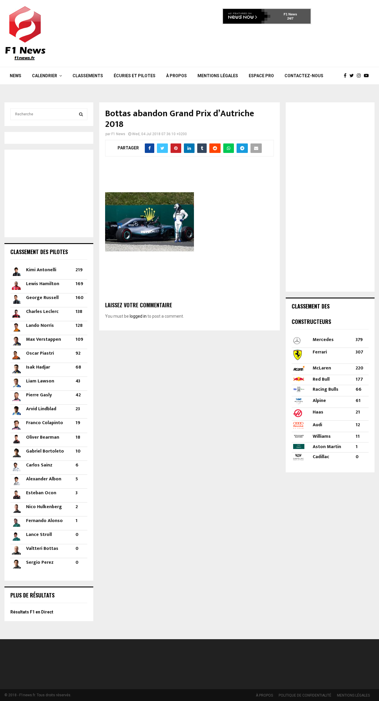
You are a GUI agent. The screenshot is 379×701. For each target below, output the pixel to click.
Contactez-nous (304, 75)
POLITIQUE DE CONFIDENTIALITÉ (305, 695)
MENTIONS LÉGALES (217, 75)
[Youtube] (368, 75)
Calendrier (44, 75)
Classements (88, 75)
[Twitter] (353, 75)
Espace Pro (261, 75)
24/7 (290, 18)
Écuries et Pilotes (134, 75)
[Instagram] (360, 75)
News (15, 75)
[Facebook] (346, 75)
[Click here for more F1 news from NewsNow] (246, 16)
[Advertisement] (267, 43)
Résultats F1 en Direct (31, 612)
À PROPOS (176, 75)
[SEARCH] (81, 114)
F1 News (290, 14)
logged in (138, 316)
